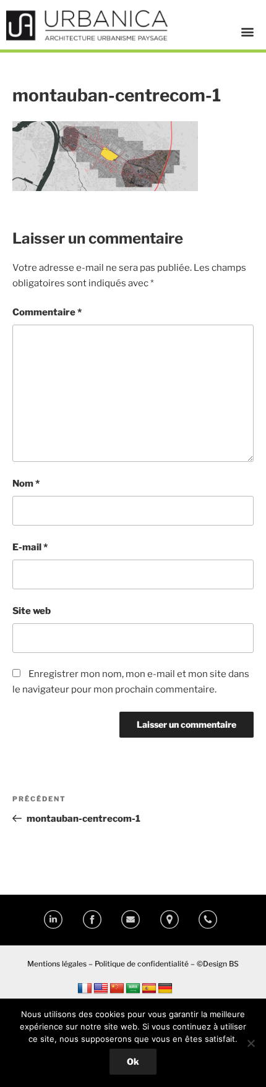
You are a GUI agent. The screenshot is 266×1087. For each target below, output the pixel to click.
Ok (133, 1061)
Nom (26, 483)
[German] (165, 989)
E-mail (30, 547)
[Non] (250, 1043)
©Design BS (218, 963)
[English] (100, 989)
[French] (84, 989)
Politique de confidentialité (142, 963)
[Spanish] (149, 989)
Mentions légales (57, 963)
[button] (247, 31)
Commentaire (47, 312)
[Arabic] (133, 989)
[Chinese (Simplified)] (116, 989)
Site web (31, 610)
